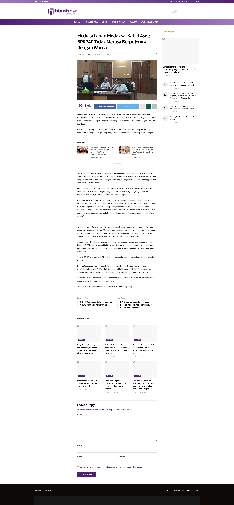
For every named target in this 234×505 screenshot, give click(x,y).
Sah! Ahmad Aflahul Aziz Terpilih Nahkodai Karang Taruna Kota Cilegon (87, 383)
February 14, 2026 (140, 392)
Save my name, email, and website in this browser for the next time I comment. (111, 467)
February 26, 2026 (112, 392)
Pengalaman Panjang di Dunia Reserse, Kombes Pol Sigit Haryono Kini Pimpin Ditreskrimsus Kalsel (101, 150)
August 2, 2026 (96, 157)
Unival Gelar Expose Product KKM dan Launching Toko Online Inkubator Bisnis (183, 84)
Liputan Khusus (90, 22)
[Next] (119, 165)
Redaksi (38, 1)
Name (80, 445)
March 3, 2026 (83, 389)
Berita (77, 22)
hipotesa (195, 490)
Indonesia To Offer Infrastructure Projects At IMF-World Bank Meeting (182, 107)
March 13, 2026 (139, 356)
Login (197, 1)
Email (80, 456)
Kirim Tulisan (46, 1)
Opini (104, 22)
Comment (82, 415)
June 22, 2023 (99, 54)
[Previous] (115, 165)
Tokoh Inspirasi (118, 22)
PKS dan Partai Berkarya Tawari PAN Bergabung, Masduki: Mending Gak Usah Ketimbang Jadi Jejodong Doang (183, 95)
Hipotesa (176, 490)
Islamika (133, 22)
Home (79, 29)
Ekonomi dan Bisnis (149, 22)
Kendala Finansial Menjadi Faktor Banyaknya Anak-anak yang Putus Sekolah (175, 69)
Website (122, 456)
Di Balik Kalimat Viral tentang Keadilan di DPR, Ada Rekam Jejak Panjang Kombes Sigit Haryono (143, 150)
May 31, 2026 (137, 157)
